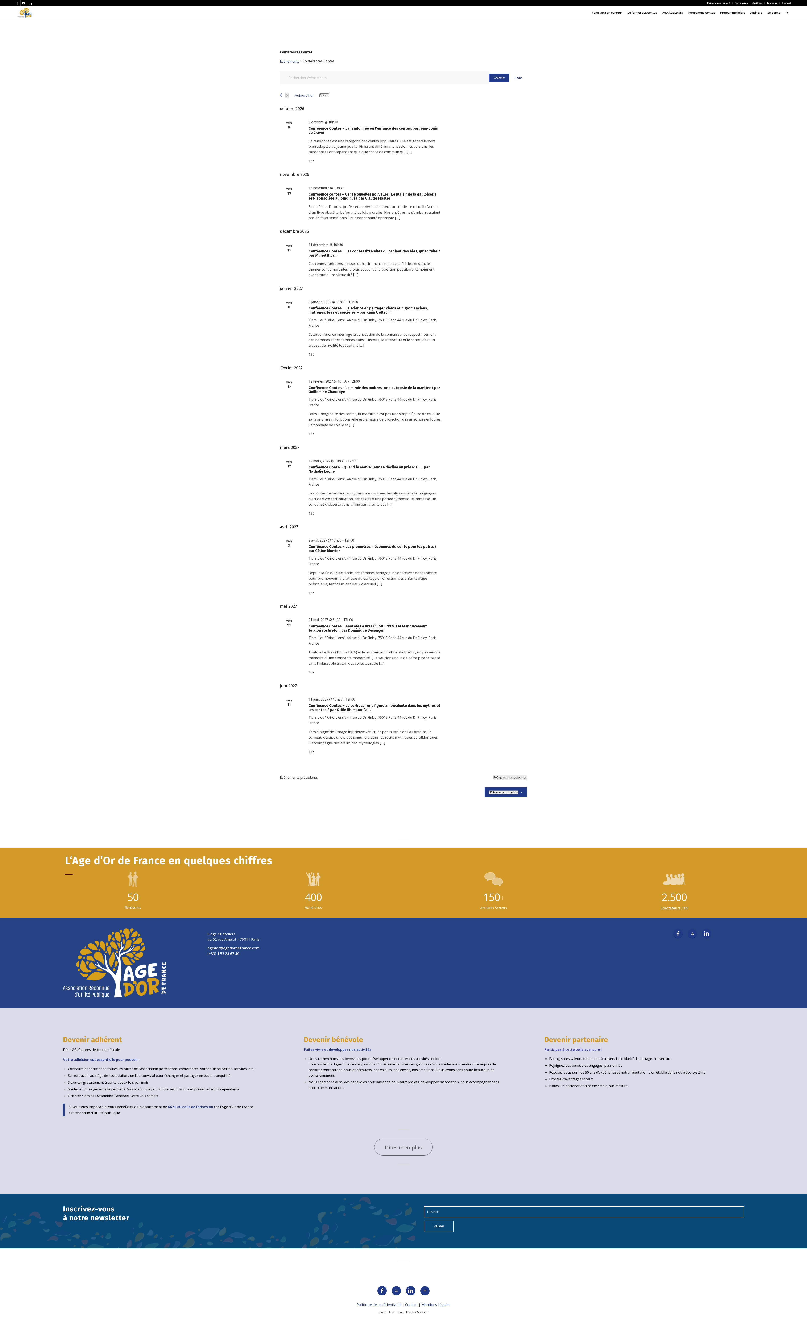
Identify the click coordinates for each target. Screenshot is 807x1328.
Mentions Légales (435, 1304)
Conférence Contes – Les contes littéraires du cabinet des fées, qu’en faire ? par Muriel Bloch (374, 253)
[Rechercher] (787, 12)
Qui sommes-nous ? (718, 3)
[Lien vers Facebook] (17, 3)
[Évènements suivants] (287, 95)
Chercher (499, 77)
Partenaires (741, 3)
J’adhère (757, 3)
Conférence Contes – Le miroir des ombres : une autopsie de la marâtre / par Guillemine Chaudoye (374, 389)
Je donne (772, 3)
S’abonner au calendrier (503, 792)
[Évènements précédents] (281, 95)
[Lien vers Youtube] (24, 3)
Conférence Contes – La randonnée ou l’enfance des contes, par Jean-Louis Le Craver (373, 130)
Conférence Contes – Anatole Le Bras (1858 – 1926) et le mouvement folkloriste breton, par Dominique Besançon (368, 628)
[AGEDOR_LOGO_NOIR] (25, 12)
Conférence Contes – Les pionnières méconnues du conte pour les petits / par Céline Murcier (372, 548)
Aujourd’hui (304, 95)
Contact (786, 3)
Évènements (289, 61)
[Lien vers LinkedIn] (30, 3)
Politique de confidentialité (379, 1304)
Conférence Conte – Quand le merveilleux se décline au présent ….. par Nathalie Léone (369, 469)
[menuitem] (719, 3)
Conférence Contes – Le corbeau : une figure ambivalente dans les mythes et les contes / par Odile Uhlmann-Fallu (374, 707)
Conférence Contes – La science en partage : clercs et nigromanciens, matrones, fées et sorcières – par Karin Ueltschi (368, 310)
